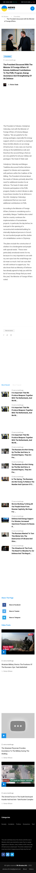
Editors (31, 869)
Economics (26, 824)
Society (3, 824)
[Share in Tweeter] (7, 335)
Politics (18, 824)
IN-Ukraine (4, 16)
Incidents (11, 824)
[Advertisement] (18, 106)
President (17, 16)
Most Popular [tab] (17, 385)
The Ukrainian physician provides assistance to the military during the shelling (15, 751)
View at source (9, 330)
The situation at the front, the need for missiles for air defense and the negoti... (23, 550)
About (25, 869)
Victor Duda (14, 85)
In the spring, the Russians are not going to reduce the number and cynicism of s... (23, 481)
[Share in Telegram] (11, 335)
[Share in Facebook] (3, 335)
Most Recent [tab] (5, 385)
